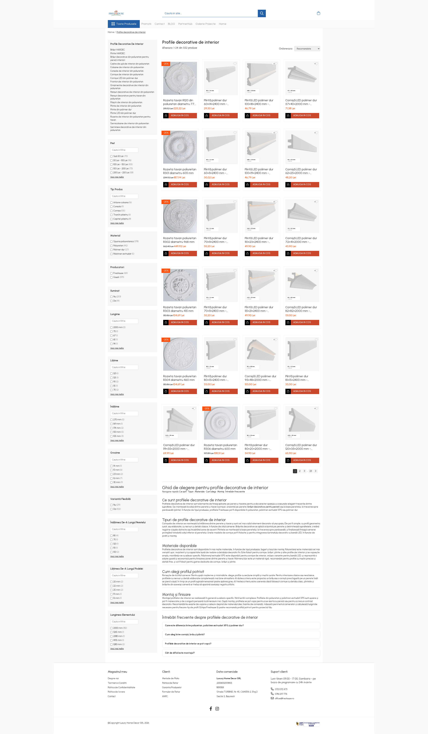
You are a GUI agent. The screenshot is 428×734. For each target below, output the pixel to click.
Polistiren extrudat (122, 254)
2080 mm (117, 636)
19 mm (116, 594)
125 (114, 377)
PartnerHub (185, 23)
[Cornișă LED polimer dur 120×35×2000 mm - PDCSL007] (302, 423)
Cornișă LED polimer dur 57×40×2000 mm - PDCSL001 (301, 102)
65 (114, 339)
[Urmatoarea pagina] (315, 471)
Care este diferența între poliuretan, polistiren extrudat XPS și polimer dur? (204, 625)
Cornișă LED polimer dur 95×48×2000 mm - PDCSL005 (260, 378)
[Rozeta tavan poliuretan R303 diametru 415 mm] (180, 285)
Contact (160, 23)
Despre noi (113, 678)
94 (114, 343)
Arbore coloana (120, 202)
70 (114, 331)
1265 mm (117, 632)
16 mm (116, 478)
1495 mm (117, 640)
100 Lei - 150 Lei (120, 164)
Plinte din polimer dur (121, 109)
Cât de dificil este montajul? (180, 653)
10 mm (116, 470)
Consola (117, 206)
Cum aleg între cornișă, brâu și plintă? (185, 634)
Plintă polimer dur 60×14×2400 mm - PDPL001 (215, 102)
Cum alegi (211, 491)
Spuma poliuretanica (123, 241)
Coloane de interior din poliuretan (127, 67)
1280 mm (117, 644)
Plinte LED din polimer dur (123, 113)
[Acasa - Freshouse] (124, 13)
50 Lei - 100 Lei (120, 160)
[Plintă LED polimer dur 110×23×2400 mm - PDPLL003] (262, 216)
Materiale (200, 491)
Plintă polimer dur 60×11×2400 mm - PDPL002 (215, 171)
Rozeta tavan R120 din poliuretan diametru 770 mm (179, 102)
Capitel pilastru (120, 219)
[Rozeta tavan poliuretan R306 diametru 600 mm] (221, 423)
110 (114, 547)
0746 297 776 (281, 694)
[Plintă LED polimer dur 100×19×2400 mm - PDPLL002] (262, 147)
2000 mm (118, 327)
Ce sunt (183, 491)
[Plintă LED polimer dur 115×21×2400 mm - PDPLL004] (262, 285)
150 (114, 552)
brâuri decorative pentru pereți (263, 507)
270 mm (117, 419)
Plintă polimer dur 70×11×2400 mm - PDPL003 (215, 240)
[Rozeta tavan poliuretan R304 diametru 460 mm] (180, 354)
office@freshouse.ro (284, 698)
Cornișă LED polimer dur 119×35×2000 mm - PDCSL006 (179, 447)
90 (114, 381)
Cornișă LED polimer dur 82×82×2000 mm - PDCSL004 (301, 309)
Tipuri (190, 491)
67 (114, 335)
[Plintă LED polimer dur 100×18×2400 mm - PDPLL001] (262, 78)
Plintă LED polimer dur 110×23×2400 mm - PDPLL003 (259, 240)
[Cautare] (262, 13)
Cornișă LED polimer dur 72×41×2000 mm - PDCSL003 (301, 240)
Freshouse (118, 273)
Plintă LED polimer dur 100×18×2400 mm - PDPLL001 (259, 102)
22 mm (116, 586)
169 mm (116, 423)
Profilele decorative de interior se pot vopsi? (188, 643)
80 (114, 535)
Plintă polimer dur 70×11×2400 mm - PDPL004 (215, 309)
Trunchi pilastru (120, 214)
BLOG (171, 23)
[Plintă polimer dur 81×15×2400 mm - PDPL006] (302, 354)
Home (222, 23)
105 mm (117, 436)
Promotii (146, 23)
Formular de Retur (171, 692)
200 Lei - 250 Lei (121, 172)
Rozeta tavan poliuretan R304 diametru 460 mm (179, 378)
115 (114, 386)
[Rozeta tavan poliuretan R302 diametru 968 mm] (180, 216)
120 (114, 373)
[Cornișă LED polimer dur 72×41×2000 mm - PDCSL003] (302, 216)
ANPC (165, 696)
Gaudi (116, 277)
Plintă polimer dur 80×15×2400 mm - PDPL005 (215, 378)
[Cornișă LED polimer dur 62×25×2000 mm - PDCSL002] (302, 147)
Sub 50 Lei (118, 156)
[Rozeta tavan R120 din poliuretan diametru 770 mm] (180, 78)
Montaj (220, 491)
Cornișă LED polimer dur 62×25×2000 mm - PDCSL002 (301, 171)
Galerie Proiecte (206, 23)
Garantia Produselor (172, 687)
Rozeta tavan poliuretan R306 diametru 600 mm (220, 447)
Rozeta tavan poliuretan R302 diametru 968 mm (179, 240)
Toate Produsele (126, 23)
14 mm (116, 466)
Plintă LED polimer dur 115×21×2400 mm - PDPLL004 (259, 309)
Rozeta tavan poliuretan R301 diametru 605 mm (179, 171)
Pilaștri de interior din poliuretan (126, 102)
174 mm (117, 428)
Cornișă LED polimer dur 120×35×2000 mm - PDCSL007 (301, 447)
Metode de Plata (170, 678)
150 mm (117, 432)
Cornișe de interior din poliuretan (126, 74)
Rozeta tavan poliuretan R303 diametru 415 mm (179, 309)
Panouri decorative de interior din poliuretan (132, 92)
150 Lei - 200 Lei (121, 168)
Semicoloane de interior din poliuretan (129, 123)
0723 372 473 (281, 689)
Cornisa (117, 210)
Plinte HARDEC (117, 53)
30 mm (116, 482)
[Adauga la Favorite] (194, 64)
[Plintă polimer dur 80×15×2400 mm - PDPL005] (221, 354)
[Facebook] (211, 709)
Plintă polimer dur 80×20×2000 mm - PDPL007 (257, 447)
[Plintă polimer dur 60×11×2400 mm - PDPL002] (221, 147)
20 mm (116, 581)
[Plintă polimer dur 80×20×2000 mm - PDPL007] (262, 423)
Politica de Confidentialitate (121, 687)
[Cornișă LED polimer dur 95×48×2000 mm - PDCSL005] (262, 354)
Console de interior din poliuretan (126, 71)
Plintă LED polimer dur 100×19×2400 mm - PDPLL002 (259, 171)
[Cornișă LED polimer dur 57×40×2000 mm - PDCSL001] (302, 78)
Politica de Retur (170, 683)
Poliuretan (118, 245)
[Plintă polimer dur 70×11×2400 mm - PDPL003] (221, 216)
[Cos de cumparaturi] (318, 13)
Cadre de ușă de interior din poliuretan (129, 64)
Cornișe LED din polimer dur (124, 78)
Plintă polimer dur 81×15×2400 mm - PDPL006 (296, 378)
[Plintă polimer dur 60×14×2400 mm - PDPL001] (221, 78)
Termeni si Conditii (117, 683)
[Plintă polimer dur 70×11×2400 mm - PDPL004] (221, 285)
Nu (114, 296)
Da (114, 300)
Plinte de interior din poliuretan (125, 106)
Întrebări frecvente (235, 491)
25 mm (116, 590)
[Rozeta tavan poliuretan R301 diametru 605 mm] (180, 147)
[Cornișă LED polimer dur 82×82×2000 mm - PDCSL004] (302, 285)
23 (310, 471)
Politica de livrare (116, 692)
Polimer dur (119, 249)
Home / (112, 32)
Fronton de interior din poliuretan (126, 81)
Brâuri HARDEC (117, 49)
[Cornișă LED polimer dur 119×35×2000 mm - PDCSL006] (180, 423)
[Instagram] (217, 709)
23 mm (116, 474)
